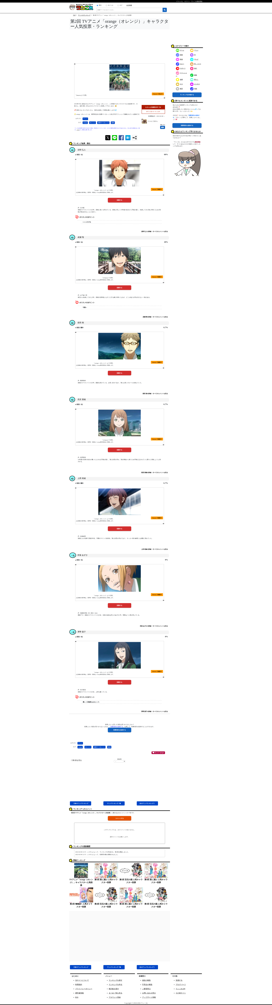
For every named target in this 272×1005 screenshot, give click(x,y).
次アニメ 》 (147, 803)
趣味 (195, 75)
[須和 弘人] (119, 173)
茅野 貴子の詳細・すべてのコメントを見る (154, 711)
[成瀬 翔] (119, 260)
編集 (162, 127)
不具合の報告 (147, 984)
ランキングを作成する (187, 94)
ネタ (181, 84)
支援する (179, 980)
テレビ (196, 59)
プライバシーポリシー (83, 989)
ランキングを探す (115, 980)
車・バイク (197, 64)
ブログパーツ (181, 984)
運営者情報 (79, 993)
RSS (76, 997)
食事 (181, 79)
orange (85, 122)
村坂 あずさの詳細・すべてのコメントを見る (154, 626)
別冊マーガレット (103, 122)
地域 (195, 88)
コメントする (119, 818)
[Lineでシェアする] (114, 137)
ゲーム (182, 50)
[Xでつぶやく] (107, 137)
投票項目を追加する (187, 125)
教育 (181, 88)
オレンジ (92, 122)
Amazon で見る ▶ (158, 94)
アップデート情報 (149, 997)
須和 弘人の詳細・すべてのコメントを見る (154, 231)
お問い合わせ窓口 (149, 993)
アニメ (85, 119)
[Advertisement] (119, 47)
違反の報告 (146, 980)
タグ (121, 5)
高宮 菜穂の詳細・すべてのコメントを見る (154, 472)
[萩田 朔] (119, 346)
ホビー (182, 64)
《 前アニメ (80, 803)
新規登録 (197, 142)
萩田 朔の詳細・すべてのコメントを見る (155, 393)
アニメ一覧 (114, 803)
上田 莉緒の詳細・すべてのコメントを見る (154, 549)
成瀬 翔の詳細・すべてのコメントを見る (155, 317)
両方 (100, 5)
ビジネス (197, 84)
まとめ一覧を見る (115, 993)
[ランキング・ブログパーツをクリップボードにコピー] (134, 137)
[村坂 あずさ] (119, 578)
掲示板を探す (114, 989)
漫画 (112, 122)
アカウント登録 (115, 997)
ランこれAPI (180, 989)
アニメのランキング (84, 15)
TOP (74, 15)
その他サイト (181, 993)
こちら (78, 129)
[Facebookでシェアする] (121, 137)
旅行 (195, 68)
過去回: (119, 759)
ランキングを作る (115, 984)
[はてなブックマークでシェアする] (127, 137)
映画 (181, 59)
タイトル (110, 5)
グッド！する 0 (159, 753)
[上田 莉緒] (119, 501)
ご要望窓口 (146, 989)
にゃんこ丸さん (153, 121)
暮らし (196, 79)
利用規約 (78, 984)
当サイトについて (82, 980)
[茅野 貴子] (119, 655)
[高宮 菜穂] (119, 423)
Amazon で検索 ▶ (157, 189)
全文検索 (129, 5)
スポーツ (183, 68)
